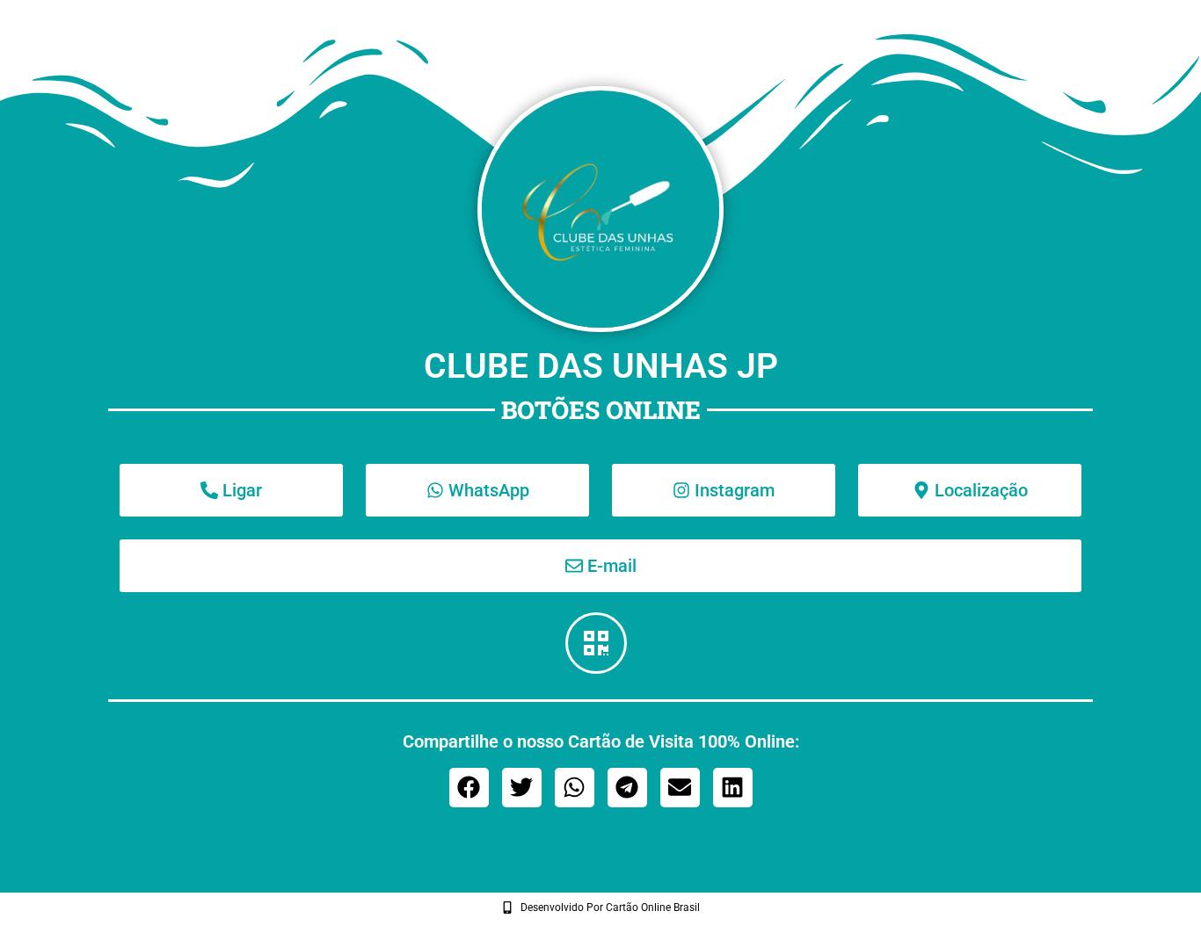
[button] (469, 787)
